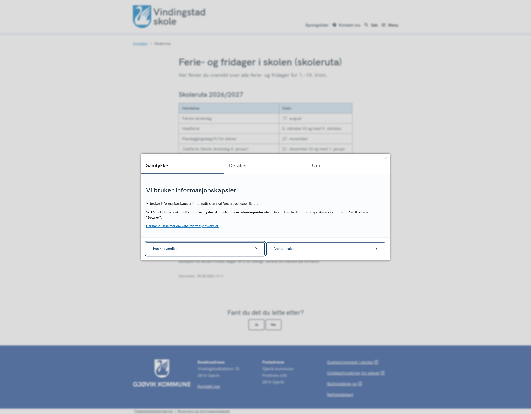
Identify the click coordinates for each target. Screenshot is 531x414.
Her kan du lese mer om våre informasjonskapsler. (182, 226)
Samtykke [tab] (157, 165)
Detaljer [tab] (238, 165)
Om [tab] (316, 165)
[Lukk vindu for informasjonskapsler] (385, 158)
